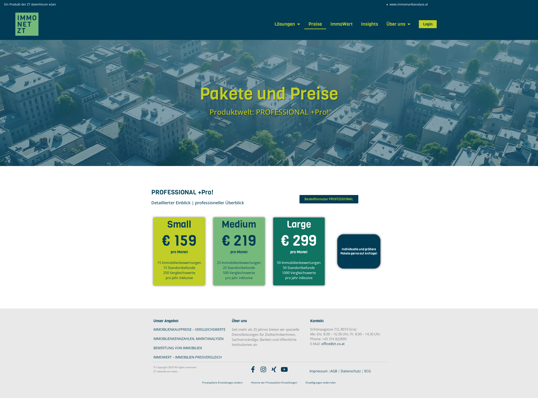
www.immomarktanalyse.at (409, 4)
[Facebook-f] (253, 369)
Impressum (319, 371)
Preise (315, 24)
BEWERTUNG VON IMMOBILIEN (177, 348)
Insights (369, 24)
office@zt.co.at (333, 343)
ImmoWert (341, 24)
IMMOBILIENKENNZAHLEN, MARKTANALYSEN (188, 338)
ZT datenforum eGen (41, 4)
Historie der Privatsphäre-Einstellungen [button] (274, 382)
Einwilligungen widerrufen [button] (321, 382)
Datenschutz (351, 371)
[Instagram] (263, 369)
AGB (333, 371)
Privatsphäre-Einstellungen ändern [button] (222, 382)
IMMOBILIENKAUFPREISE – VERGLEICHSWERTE (189, 329)
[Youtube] (284, 369)
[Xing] (274, 369)
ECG (367, 371)
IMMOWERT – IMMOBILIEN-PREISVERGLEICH (187, 357)
